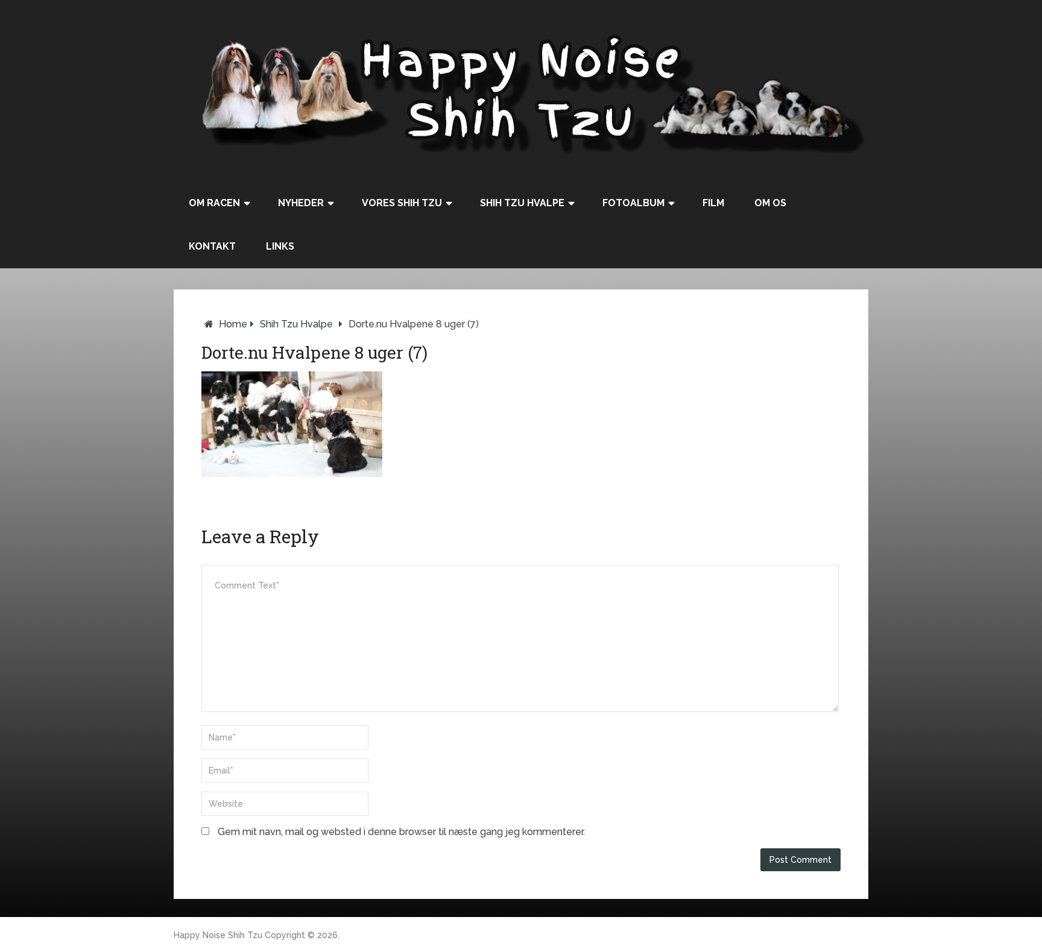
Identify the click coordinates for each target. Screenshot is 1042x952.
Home (233, 324)
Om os (770, 203)
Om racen (214, 203)
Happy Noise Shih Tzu (218, 935)
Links (280, 246)
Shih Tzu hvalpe (522, 203)
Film (713, 203)
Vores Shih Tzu (402, 203)
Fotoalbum (633, 203)
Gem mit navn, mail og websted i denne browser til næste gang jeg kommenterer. (401, 831)
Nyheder (301, 203)
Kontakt (212, 246)
